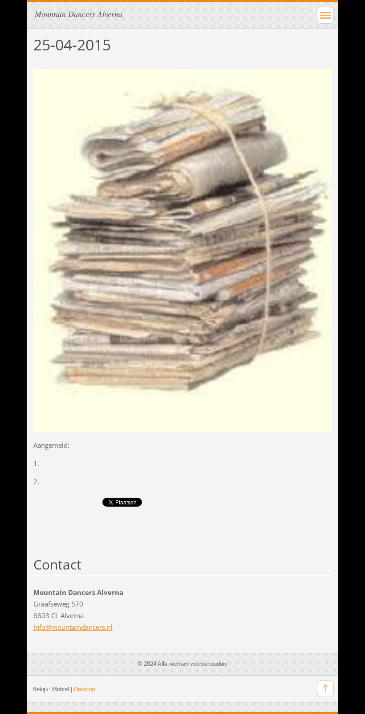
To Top (325, 688)
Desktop (84, 689)
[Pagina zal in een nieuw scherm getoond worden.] (182, 249)
